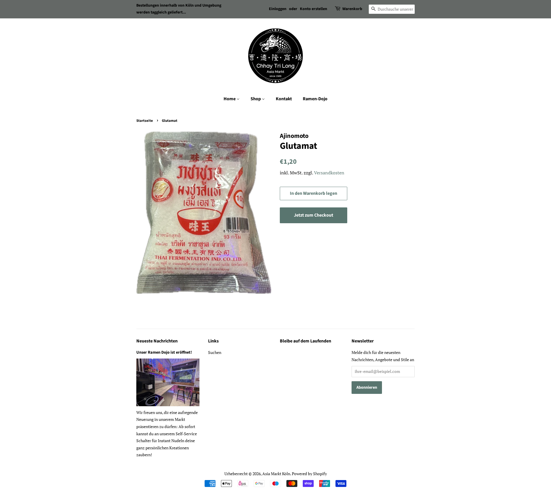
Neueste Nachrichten (157, 341)
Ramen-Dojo (315, 99)
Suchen (214, 352)
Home (230, 99)
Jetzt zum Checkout (313, 215)
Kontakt (284, 99)
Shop (256, 99)
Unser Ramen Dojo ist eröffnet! (164, 352)
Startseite (144, 120)
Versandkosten (329, 172)
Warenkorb (352, 9)
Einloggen (277, 9)
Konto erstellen (313, 9)
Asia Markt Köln (276, 473)
